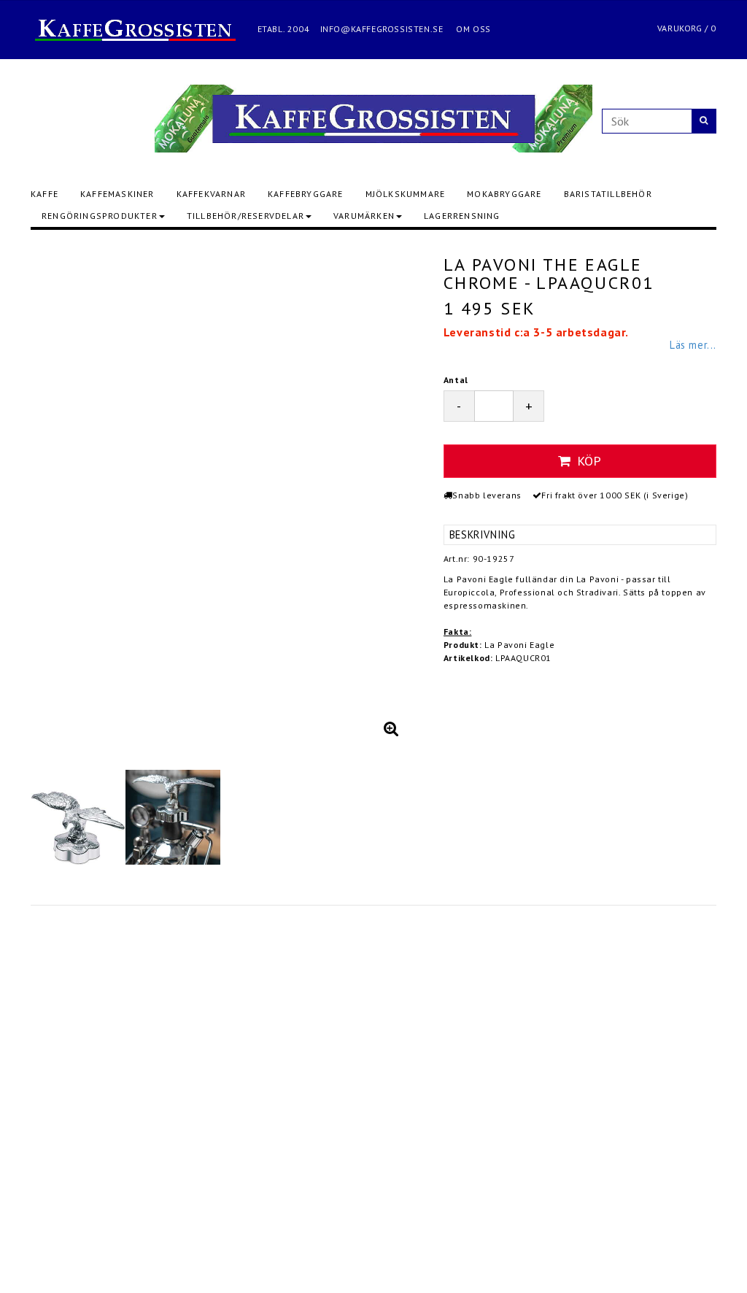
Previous (56, 494)
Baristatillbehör (608, 193)
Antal (456, 379)
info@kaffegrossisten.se (382, 28)
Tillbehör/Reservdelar (245, 215)
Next (396, 494)
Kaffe (44, 193)
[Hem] (143, 28)
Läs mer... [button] (693, 345)
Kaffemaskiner (117, 193)
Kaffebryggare (306, 193)
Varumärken (364, 215)
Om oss (473, 28)
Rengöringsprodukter (100, 215)
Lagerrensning (462, 215)
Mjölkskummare (405, 193)
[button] (391, 728)
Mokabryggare (504, 193)
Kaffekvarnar (211, 193)
